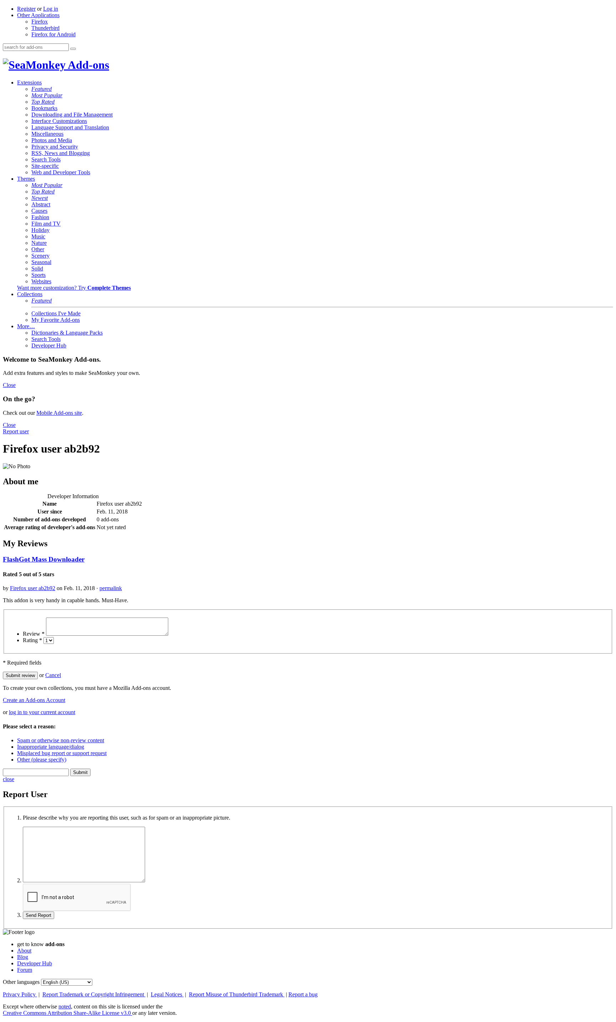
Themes (26, 179)
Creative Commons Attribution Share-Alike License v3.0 (67, 1013)
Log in (50, 9)
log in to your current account (42, 712)
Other (37, 249)
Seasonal (41, 262)
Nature (39, 243)
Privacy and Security (54, 147)
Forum (24, 970)
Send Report (38, 915)
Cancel (53, 675)
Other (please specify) (41, 760)
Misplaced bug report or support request (62, 753)
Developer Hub (48, 345)
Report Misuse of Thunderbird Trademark (236, 994)
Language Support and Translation (70, 127)
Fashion (40, 217)
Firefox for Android (53, 34)
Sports (38, 275)
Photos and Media (51, 140)
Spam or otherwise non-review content (60, 740)
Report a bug (303, 994)
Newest (39, 198)
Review (34, 634)
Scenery (40, 256)
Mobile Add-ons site (59, 413)
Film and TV (46, 224)
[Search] (73, 49)
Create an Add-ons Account (34, 700)
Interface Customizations (59, 121)
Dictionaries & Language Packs (67, 333)
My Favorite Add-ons (55, 320)
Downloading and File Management (72, 115)
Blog (22, 957)
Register (26, 9)
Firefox (39, 22)
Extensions (29, 82)
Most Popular (46, 95)
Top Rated (43, 102)
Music (38, 236)
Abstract (40, 204)
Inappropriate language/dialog (50, 747)
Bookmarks (44, 108)
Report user (16, 431)
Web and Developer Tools (60, 172)
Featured (41, 89)
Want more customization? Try (74, 288)
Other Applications (38, 15)
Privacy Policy (20, 994)
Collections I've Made (56, 313)
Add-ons (87, 64)
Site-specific (45, 166)
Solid (37, 268)
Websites (41, 281)
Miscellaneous (47, 134)
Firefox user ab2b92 (32, 588)
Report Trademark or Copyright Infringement (93, 994)
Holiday (40, 230)
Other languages (21, 982)
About (24, 951)
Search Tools (46, 159)
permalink (110, 588)
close (8, 779)
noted (64, 1006)
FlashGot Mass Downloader (43, 559)
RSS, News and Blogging (60, 153)
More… (26, 326)
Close (9, 385)
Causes (39, 211)
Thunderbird (45, 28)
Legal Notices (167, 994)
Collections (29, 294)
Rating (32, 640)
